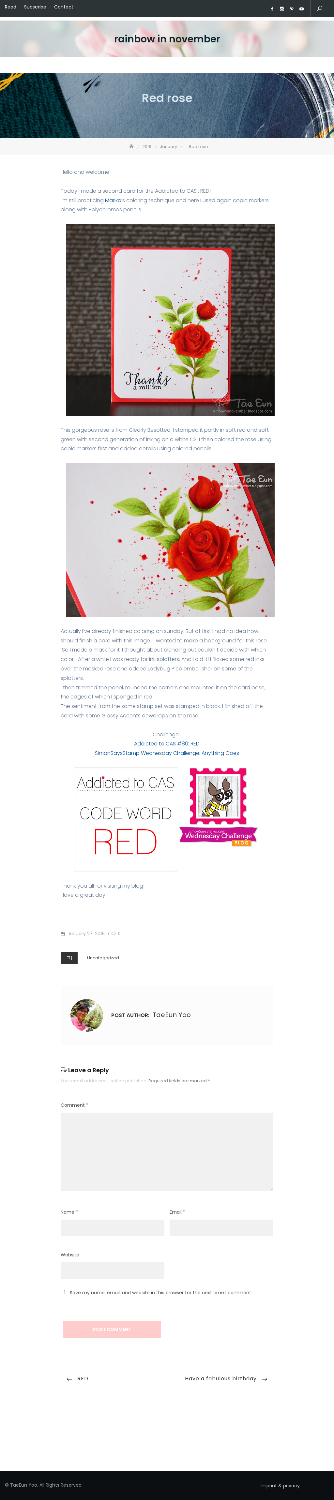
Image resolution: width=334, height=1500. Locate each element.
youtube (301, 9)
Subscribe (35, 7)
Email (177, 1212)
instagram (282, 9)
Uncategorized (103, 958)
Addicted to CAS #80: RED (167, 743)
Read (10, 7)
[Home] (132, 146)
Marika (113, 200)
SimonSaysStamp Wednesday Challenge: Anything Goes (167, 753)
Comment (74, 1105)
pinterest (292, 9)
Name (69, 1212)
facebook (272, 9)
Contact (63, 7)
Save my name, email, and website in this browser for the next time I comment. (161, 1292)
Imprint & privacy (280, 1485)
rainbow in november (167, 39)
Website (70, 1255)
